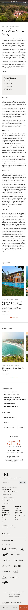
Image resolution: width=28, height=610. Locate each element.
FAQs (16, 508)
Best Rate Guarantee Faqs (14, 596)
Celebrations (18, 510)
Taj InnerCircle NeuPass (6, 515)
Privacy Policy (10, 594)
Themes (4, 518)
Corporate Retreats (20, 516)
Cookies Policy (17, 594)
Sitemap (17, 518)
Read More (5, 314)
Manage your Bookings (18, 513)
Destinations (5, 510)
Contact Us (18, 506)
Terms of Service (12, 592)
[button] (14, 534)
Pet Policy (17, 520)
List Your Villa (5, 512)
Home (3, 506)
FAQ (18, 592)
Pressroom (5, 592)
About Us (4, 520)
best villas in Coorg (18, 158)
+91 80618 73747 (7, 489)
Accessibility (22, 592)
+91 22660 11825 (7, 494)
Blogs (3, 508)
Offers (3, 522)
